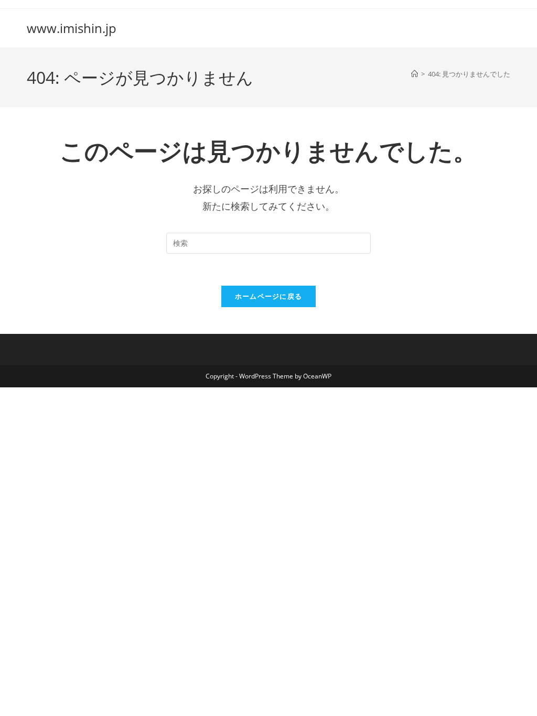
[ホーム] (414, 74)
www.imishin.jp (71, 28)
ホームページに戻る (269, 296)
